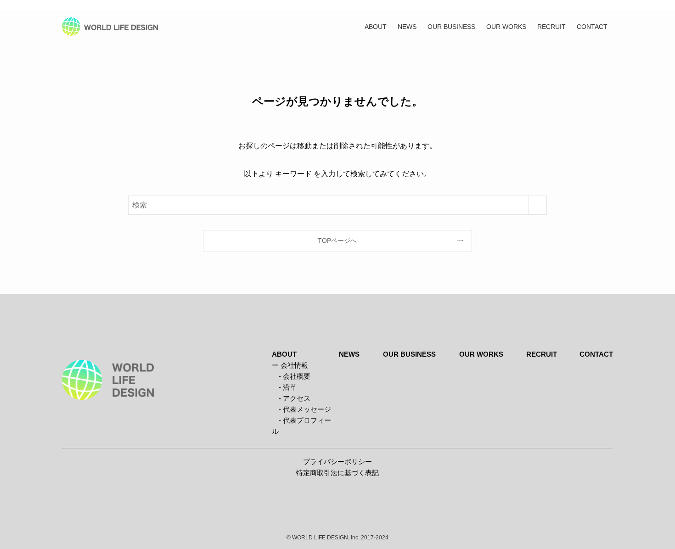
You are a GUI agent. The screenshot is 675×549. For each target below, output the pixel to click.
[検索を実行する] (538, 205)
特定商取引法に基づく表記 (337, 472)
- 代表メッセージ (301, 409)
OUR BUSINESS (409, 354)
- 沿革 (284, 387)
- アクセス (291, 398)
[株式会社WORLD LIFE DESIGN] (110, 26)
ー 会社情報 (290, 365)
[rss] (607, 5)
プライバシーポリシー (337, 461)
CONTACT (596, 354)
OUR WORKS (481, 354)
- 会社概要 (291, 376)
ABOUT (284, 354)
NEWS (349, 354)
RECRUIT (541, 354)
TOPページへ (337, 240)
